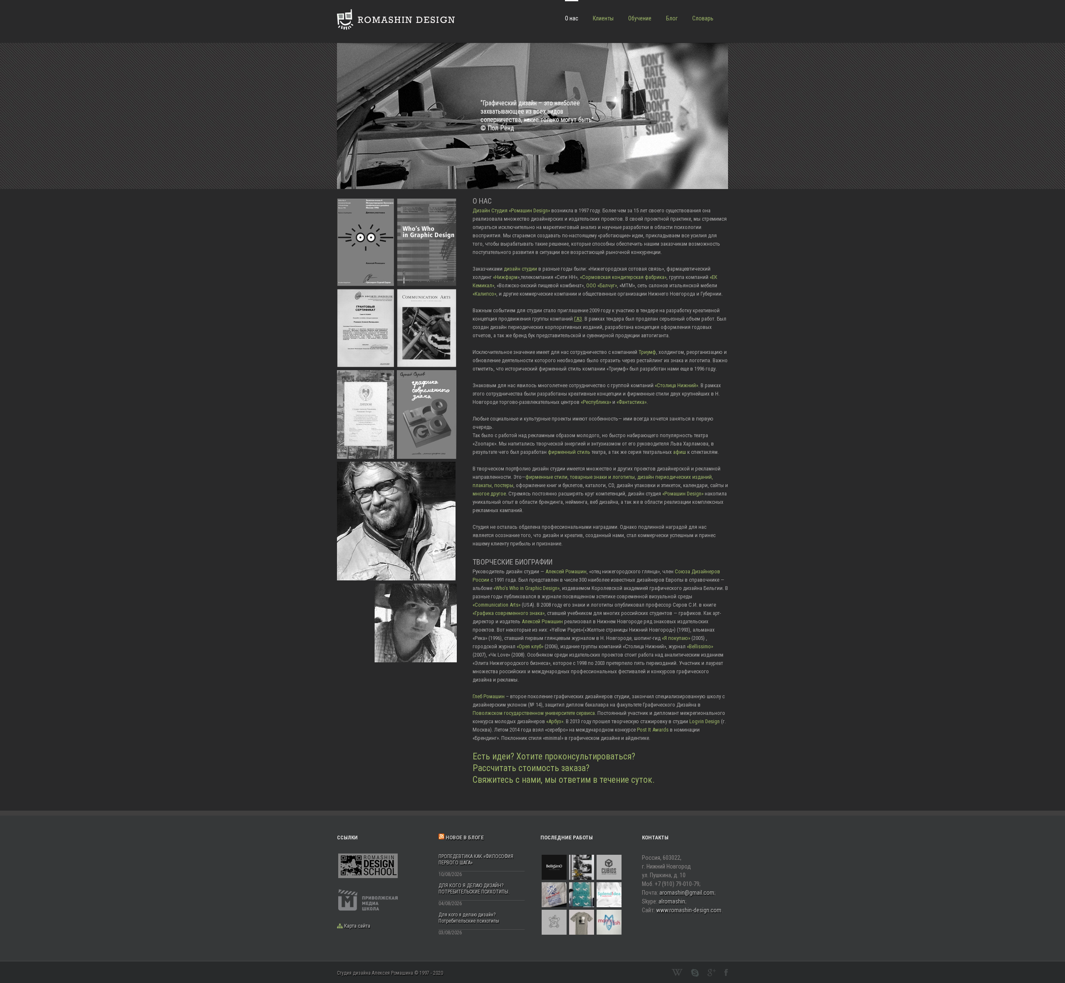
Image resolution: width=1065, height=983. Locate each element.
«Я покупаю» (676, 638)
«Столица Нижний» (676, 385)
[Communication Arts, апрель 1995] (426, 293)
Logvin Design (704, 721)
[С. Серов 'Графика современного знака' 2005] (426, 374)
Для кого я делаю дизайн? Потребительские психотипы (468, 918)
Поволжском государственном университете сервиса (534, 713)
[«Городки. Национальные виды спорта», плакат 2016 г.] (581, 894)
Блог (672, 18)
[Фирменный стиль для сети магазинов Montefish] (609, 922)
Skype (695, 973)
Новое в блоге (465, 837)
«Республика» (596, 402)
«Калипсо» (484, 294)
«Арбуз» (554, 721)
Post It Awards (653, 730)
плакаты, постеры (493, 485)
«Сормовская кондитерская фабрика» (623, 277)
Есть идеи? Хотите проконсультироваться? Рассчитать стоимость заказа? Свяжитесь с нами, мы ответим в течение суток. (564, 768)
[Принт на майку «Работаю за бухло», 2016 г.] (581, 922)
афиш (679, 452)
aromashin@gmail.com (686, 892)
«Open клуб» (530, 646)
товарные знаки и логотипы (602, 477)
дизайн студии (520, 269)
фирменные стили (546, 477)
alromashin (672, 901)
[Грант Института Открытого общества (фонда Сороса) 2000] (365, 293)
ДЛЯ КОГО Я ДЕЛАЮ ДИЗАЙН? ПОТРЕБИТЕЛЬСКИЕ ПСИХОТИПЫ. (474, 889)
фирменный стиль (569, 452)
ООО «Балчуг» (601, 285)
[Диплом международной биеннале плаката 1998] (365, 202)
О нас (571, 18)
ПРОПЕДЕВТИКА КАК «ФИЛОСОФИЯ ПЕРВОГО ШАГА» (475, 860)
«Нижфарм (505, 277)
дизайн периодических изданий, (675, 477)
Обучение (639, 18)
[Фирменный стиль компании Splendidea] (609, 894)
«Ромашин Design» (682, 493)
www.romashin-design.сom (688, 910)
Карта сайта (357, 926)
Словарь (702, 18)
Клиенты (603, 18)
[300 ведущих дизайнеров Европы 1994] (426, 202)
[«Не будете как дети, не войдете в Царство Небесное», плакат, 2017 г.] (581, 867)
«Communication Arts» (496, 605)
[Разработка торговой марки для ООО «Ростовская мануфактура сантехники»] (554, 894)
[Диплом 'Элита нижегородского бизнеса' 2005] (365, 374)
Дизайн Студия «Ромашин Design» (511, 210)
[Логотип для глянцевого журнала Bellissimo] (554, 867)
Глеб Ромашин (489, 696)
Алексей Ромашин (566, 571)
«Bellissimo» (700, 646)
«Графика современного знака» (509, 613)
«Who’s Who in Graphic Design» (526, 588)
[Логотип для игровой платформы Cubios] (609, 867)
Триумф (647, 352)
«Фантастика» (631, 402)
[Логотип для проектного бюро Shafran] (554, 922)
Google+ (711, 972)
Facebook (726, 972)
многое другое (489, 493)
